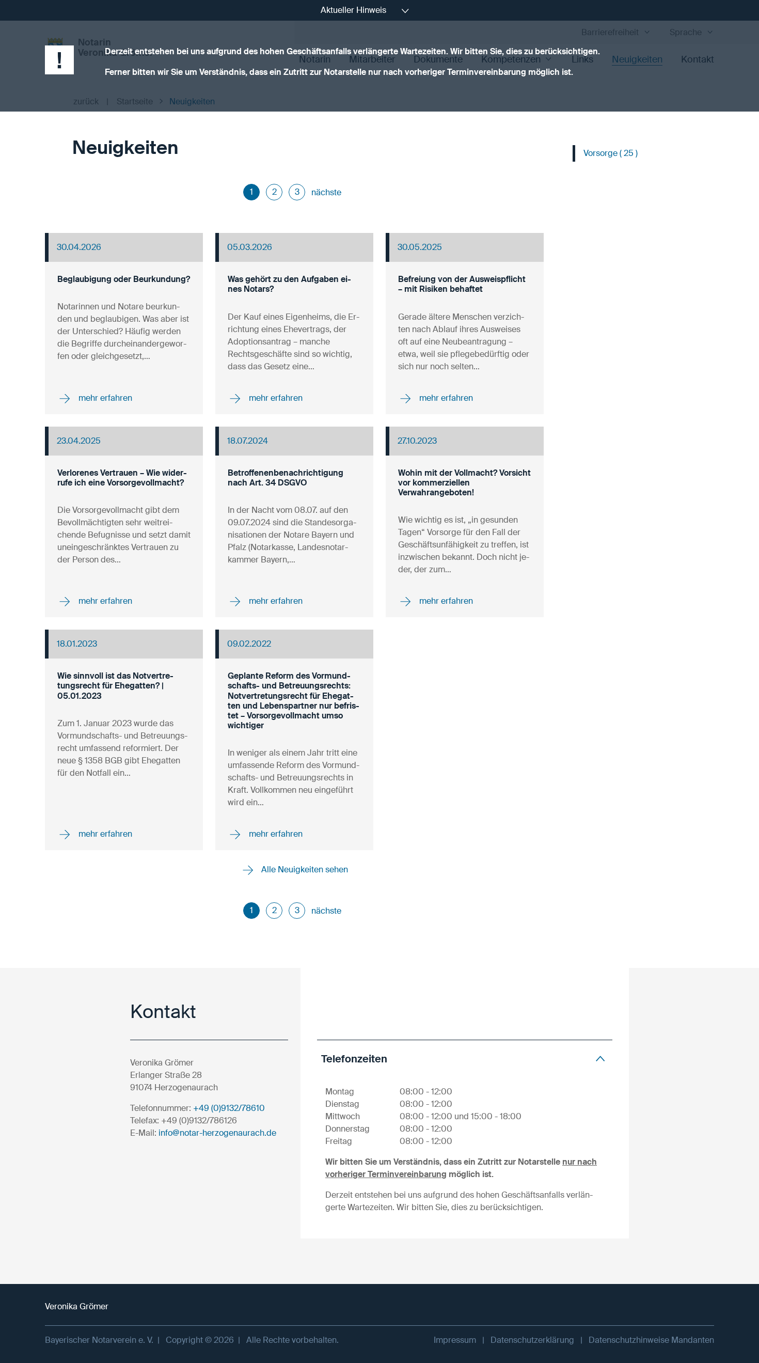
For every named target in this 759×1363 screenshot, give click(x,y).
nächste (326, 192)
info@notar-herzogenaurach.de (217, 1132)
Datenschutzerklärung (532, 1340)
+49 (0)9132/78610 (229, 1108)
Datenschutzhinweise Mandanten (651, 1340)
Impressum (455, 1340)
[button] (464, 1058)
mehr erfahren (104, 397)
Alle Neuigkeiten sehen (303, 869)
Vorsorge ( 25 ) (610, 153)
